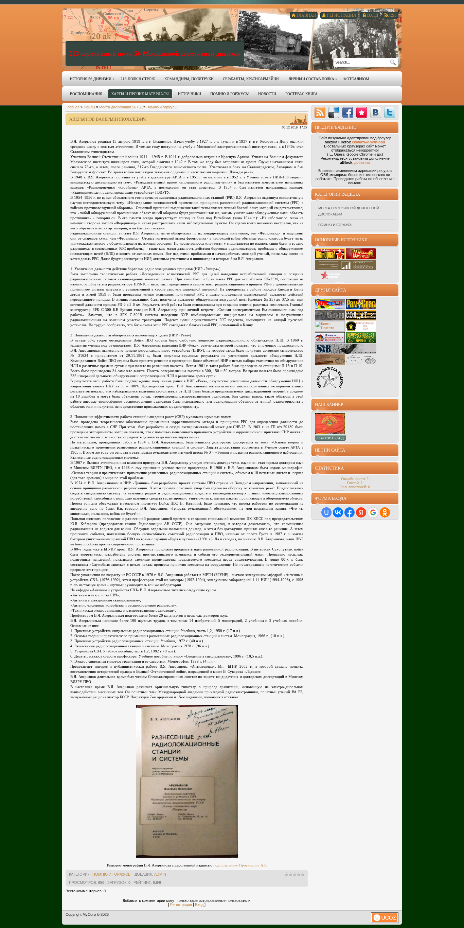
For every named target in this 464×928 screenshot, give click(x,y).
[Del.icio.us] (333, 112)
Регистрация (181, 905)
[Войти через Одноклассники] (385, 512)
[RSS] (320, 112)
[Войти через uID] (326, 512)
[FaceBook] (347, 112)
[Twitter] (389, 112)
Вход (199, 905)
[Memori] (361, 112)
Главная (72, 107)
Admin (160, 874)
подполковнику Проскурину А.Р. (240, 865)
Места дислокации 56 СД (120, 107)
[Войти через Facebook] (349, 512)
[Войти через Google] (373, 512)
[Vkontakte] (375, 112)
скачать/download (368, 142)
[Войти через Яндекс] (361, 512)
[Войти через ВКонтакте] (338, 512)
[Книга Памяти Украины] (330, 330)
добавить (362, 162)
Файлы (89, 107)
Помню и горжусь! (162, 107)
